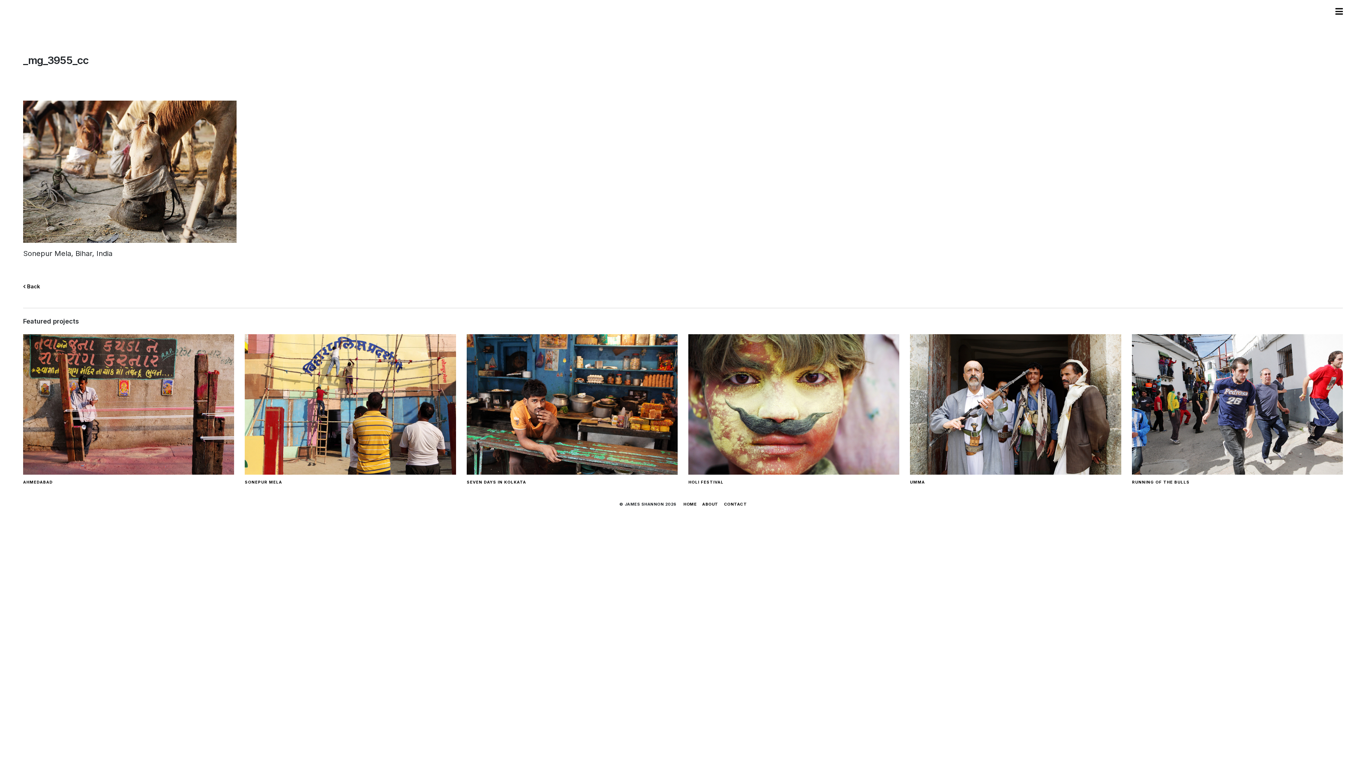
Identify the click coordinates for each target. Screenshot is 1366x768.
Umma (917, 482)
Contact (735, 504)
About (710, 504)
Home (690, 504)
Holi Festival (706, 482)
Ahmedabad (38, 482)
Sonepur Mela (263, 482)
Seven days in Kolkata (496, 482)
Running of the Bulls (1161, 482)
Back (33, 286)
